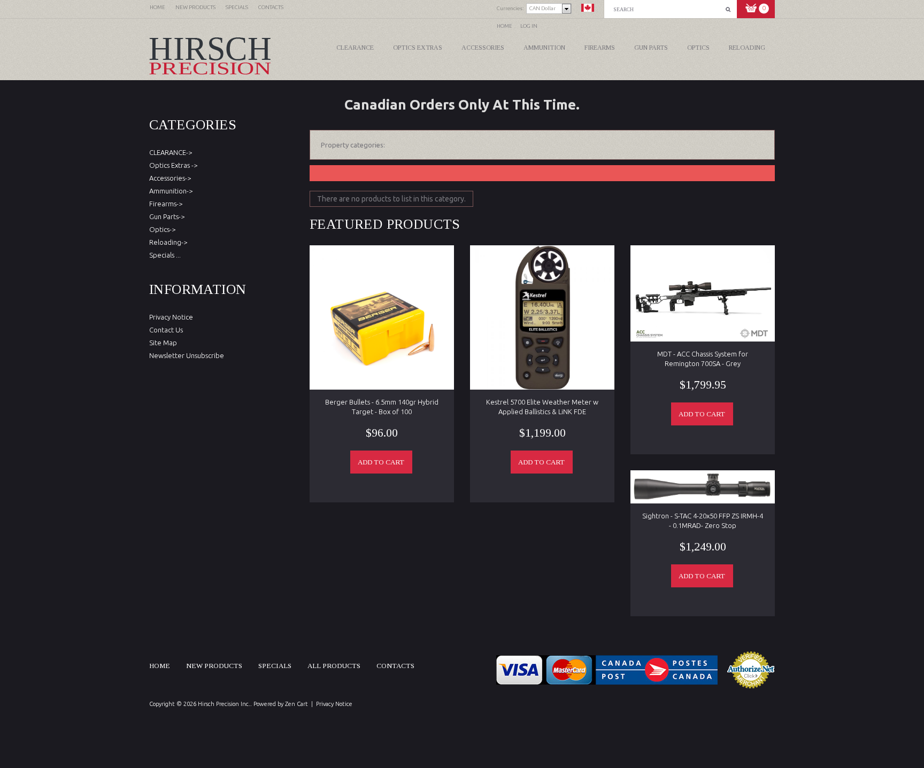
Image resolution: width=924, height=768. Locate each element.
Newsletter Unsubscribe (186, 355)
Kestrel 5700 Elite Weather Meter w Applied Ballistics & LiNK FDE (542, 406)
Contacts (395, 666)
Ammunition (544, 47)
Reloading (747, 47)
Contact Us (166, 329)
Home (504, 26)
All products (333, 666)
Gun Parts (651, 47)
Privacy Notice (171, 317)
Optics (698, 47)
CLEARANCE (355, 47)
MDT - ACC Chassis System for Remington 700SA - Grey (702, 358)
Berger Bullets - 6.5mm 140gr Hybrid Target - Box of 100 (381, 406)
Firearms (599, 47)
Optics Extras (417, 47)
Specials (274, 666)
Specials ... (165, 255)
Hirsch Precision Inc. (224, 704)
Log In (528, 26)
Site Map (163, 342)
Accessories (482, 47)
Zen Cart (296, 704)
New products (214, 666)
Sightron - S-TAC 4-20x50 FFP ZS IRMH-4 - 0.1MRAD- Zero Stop (702, 520)
